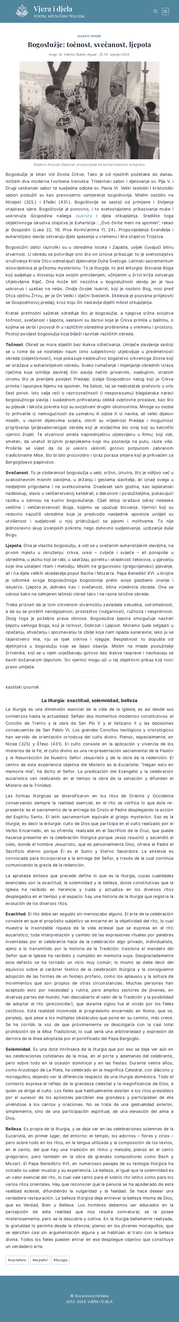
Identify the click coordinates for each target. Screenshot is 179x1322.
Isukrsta (84, 215)
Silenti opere (89, 36)
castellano (17, 1260)
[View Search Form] (155, 11)
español (40, 1260)
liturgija (60, 1260)
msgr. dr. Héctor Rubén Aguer (73, 54)
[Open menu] (165, 11)
